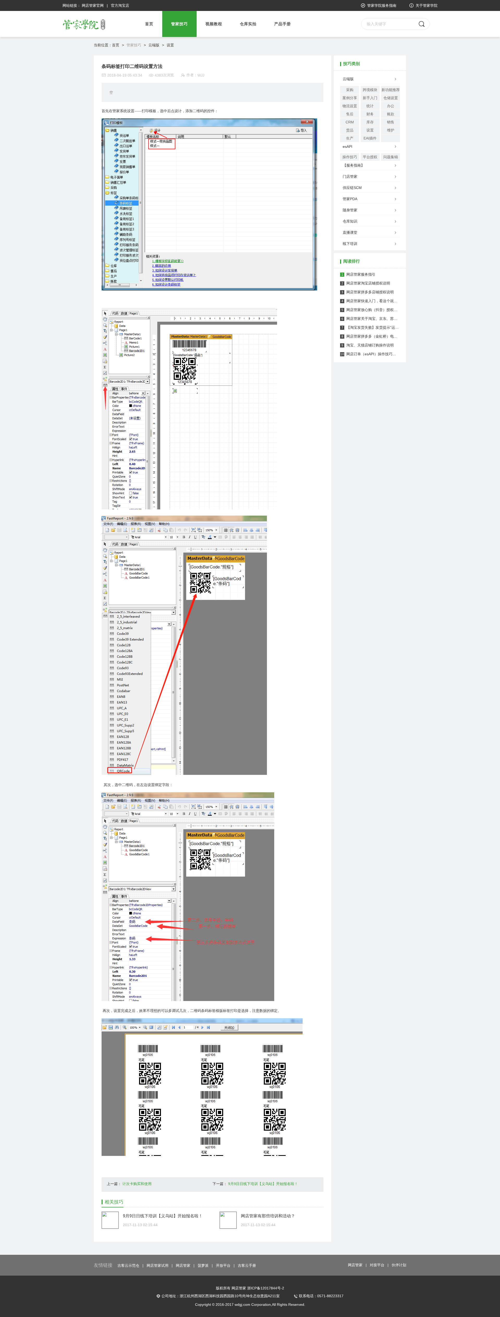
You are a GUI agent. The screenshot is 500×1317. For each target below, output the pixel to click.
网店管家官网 (93, 5)
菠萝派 (203, 1265)
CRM (350, 122)
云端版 (153, 45)
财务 (370, 114)
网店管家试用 (157, 1265)
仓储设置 (390, 98)
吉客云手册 (247, 1265)
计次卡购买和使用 (137, 1184)
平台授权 (370, 157)
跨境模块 (370, 90)
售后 (349, 114)
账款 (390, 114)
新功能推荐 (391, 90)
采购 (349, 90)
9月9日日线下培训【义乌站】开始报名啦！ (263, 1184)
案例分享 (349, 98)
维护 (390, 130)
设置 (170, 45)
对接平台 (377, 1265)
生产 (349, 138)
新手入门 (370, 98)
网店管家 (183, 1265)
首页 (149, 24)
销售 (390, 122)
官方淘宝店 (120, 5)
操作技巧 (349, 157)
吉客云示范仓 (128, 1265)
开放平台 (223, 1265)
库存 (370, 122)
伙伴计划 (399, 1265)
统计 (370, 106)
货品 (349, 130)
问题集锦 (390, 157)
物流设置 (349, 106)
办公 (390, 106)
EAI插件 (370, 138)
